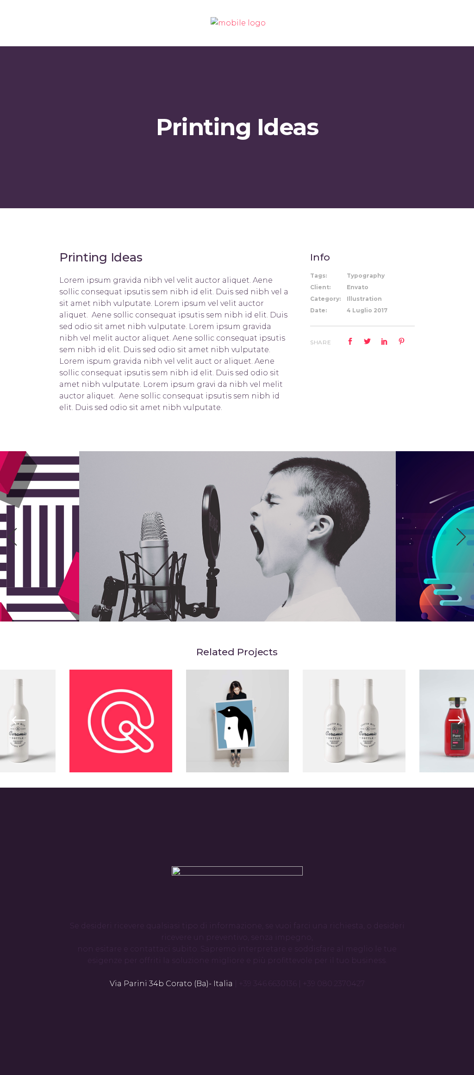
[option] (237, 536)
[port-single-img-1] (237, 535)
